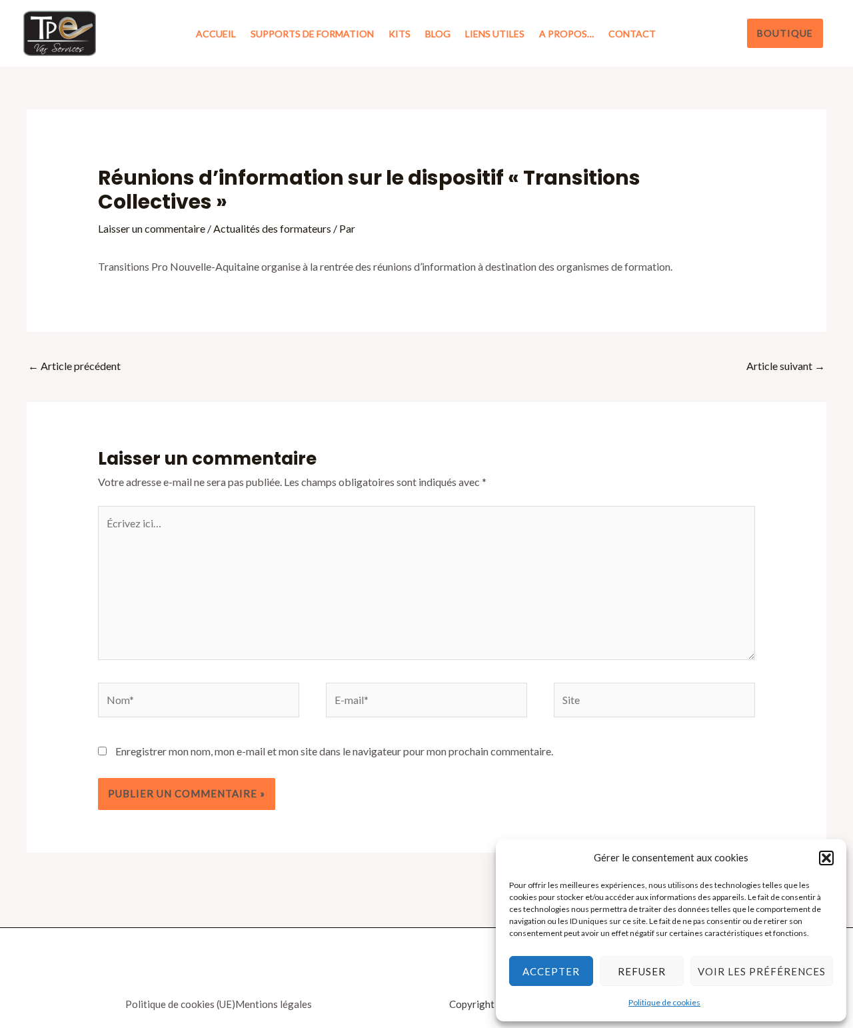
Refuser (642, 971)
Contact (632, 33)
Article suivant (785, 365)
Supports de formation (312, 33)
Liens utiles (494, 33)
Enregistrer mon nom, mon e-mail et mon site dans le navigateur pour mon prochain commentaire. (334, 751)
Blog (437, 33)
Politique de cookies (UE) (180, 1004)
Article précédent (74, 365)
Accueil (216, 33)
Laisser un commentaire (151, 228)
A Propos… (566, 33)
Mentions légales (273, 1004)
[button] (826, 858)
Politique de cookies (664, 1002)
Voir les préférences (762, 971)
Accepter (551, 971)
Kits (400, 33)
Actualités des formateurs (272, 228)
